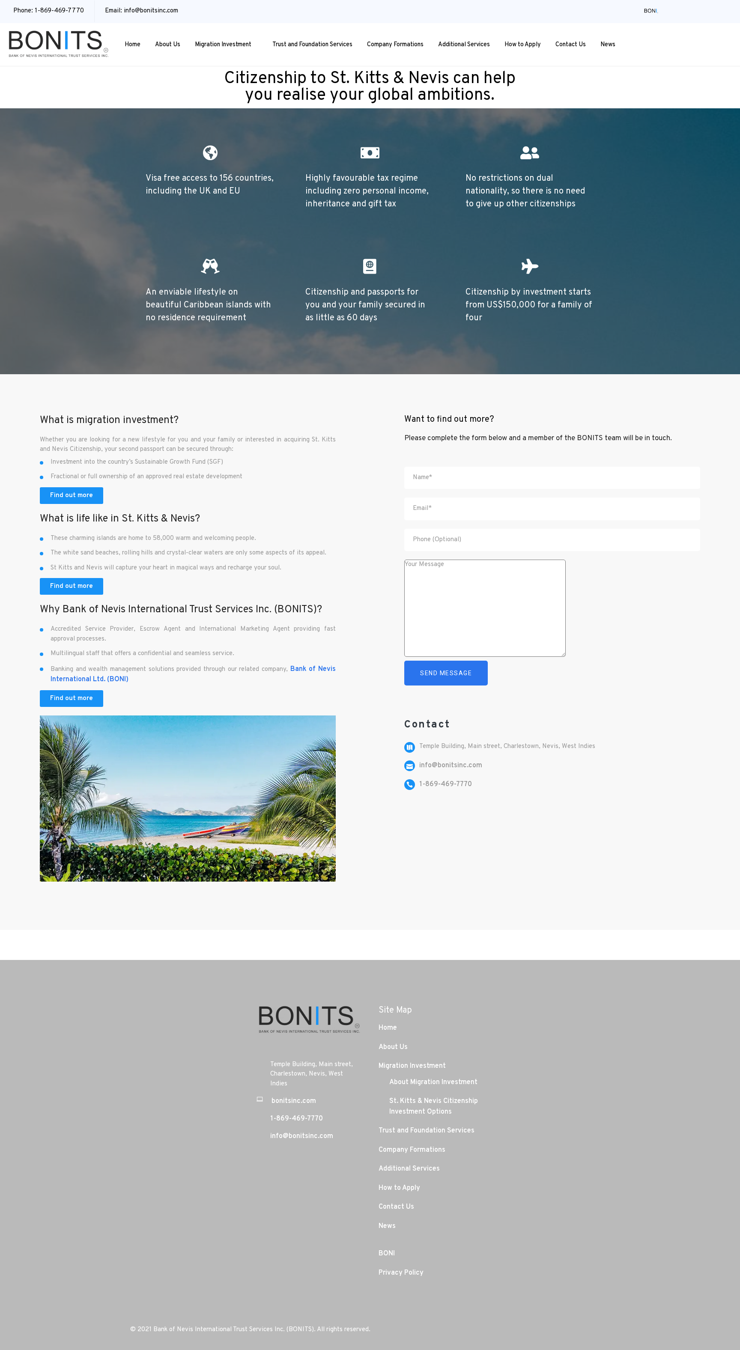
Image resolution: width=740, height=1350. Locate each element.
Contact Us (570, 44)
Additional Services (464, 44)
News (607, 44)
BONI (387, 1253)
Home (132, 44)
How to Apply (522, 44)
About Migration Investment (433, 1082)
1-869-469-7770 (59, 11)
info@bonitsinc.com (151, 11)
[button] (71, 495)
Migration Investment (223, 44)
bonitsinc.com (294, 1101)
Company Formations (395, 44)
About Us (167, 44)
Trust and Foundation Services (312, 44)
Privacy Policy (401, 1273)
